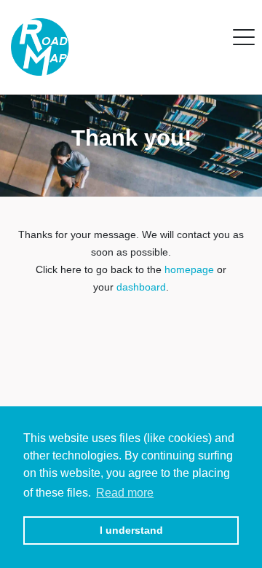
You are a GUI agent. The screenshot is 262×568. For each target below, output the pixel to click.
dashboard (141, 287)
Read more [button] (125, 492)
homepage (189, 269)
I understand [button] (131, 530)
